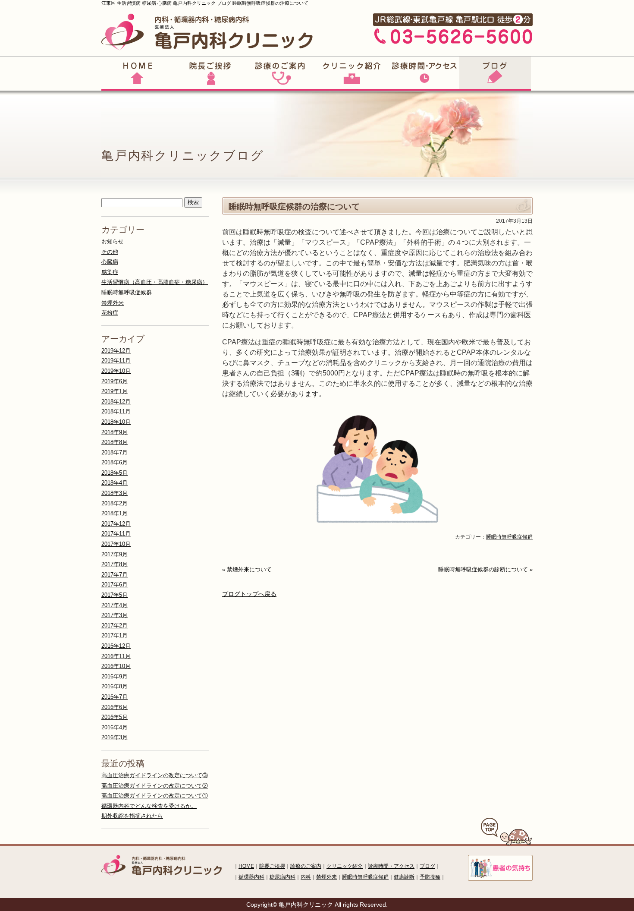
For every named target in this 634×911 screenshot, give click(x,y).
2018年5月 (114, 473)
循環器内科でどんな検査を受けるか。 (149, 806)
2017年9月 (114, 554)
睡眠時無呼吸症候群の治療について (294, 206)
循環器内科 (251, 877)
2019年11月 (116, 360)
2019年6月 (114, 381)
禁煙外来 (112, 302)
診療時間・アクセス (391, 866)
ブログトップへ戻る (249, 593)
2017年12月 (116, 523)
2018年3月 (114, 493)
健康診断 (404, 877)
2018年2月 (114, 503)
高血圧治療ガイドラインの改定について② (154, 785)
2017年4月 (114, 605)
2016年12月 (116, 646)
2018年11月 (116, 411)
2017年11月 (116, 533)
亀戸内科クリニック (306, 904)
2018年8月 (114, 442)
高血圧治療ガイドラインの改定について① (154, 795)
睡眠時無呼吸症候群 (509, 537)
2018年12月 (116, 401)
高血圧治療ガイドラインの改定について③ (154, 775)
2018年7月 (114, 452)
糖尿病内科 (282, 877)
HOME (246, 866)
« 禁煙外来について (247, 569)
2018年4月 (114, 482)
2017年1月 (114, 635)
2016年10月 (116, 666)
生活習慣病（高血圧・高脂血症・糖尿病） (154, 282)
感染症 (109, 272)
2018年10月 (116, 422)
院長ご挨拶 (272, 866)
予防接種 (430, 877)
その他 (109, 252)
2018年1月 (114, 513)
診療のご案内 (305, 866)
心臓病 (109, 261)
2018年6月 (114, 462)
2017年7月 (114, 574)
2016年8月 (114, 686)
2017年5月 (114, 595)
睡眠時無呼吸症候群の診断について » (485, 569)
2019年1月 (114, 391)
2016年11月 (116, 656)
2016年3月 (114, 737)
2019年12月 (116, 350)
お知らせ (112, 241)
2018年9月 (114, 432)
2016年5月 (114, 717)
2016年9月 (114, 676)
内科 (306, 877)
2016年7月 (114, 696)
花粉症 (109, 312)
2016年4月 (114, 727)
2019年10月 (116, 371)
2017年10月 (116, 544)
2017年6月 (114, 584)
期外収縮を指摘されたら (132, 816)
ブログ (427, 866)
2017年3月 (114, 615)
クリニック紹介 (344, 866)
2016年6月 (114, 707)
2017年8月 (114, 564)
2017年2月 (114, 625)
